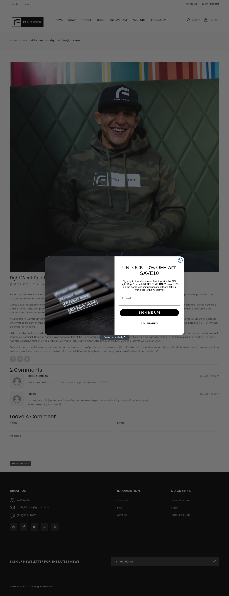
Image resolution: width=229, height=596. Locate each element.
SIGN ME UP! (149, 312)
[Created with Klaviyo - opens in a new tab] (114, 337)
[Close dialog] (180, 260)
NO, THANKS (149, 323)
